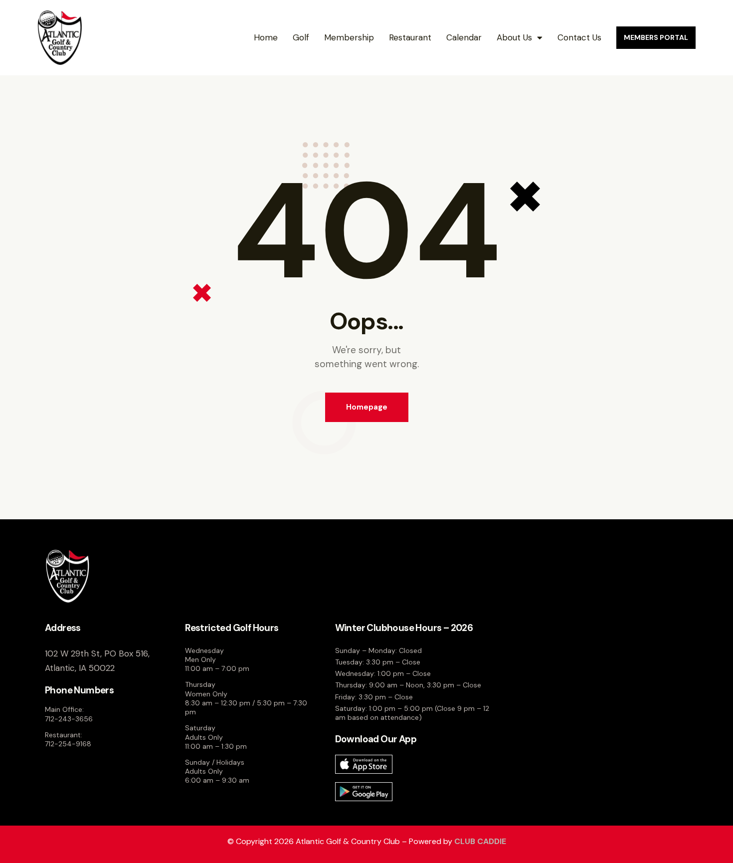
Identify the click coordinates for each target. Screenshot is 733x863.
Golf (301, 37)
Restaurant (410, 37)
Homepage (366, 407)
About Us (514, 37)
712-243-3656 (69, 718)
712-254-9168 (68, 743)
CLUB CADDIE (480, 841)
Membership (349, 37)
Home (266, 37)
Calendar (464, 37)
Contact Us (579, 37)
